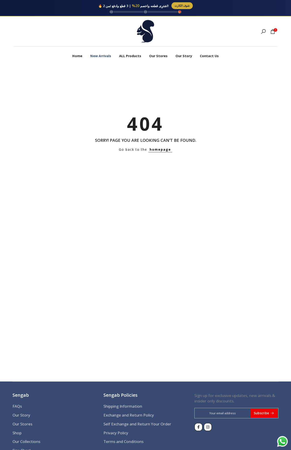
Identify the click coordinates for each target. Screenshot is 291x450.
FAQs (17, 406)
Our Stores (158, 56)
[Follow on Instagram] (208, 427)
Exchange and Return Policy (128, 415)
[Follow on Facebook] (198, 427)
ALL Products (130, 56)
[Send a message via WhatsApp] (282, 441)
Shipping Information (122, 406)
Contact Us (209, 56)
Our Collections (26, 441)
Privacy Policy (115, 432)
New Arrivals (100, 56)
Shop (17, 432)
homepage (160, 149)
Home (77, 56)
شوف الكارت (182, 6)
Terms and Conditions (123, 441)
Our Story (184, 56)
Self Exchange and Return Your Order (137, 424)
